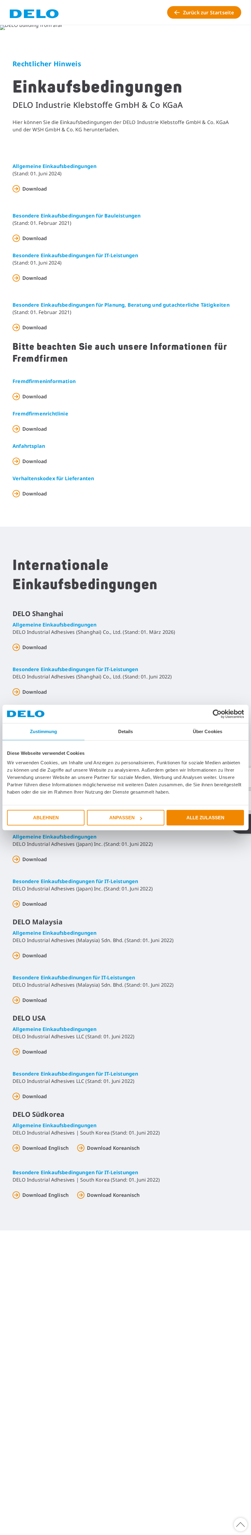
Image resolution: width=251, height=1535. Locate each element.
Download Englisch (45, 1148)
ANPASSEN (122, 817)
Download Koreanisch (113, 1148)
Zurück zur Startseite (208, 12)
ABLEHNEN (46, 817)
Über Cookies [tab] (207, 731)
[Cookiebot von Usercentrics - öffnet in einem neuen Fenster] (217, 713)
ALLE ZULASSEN (205, 817)
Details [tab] (125, 731)
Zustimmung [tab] (43, 731)
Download (34, 188)
